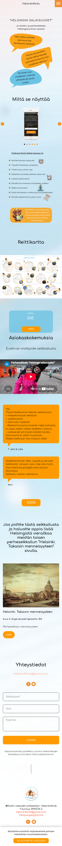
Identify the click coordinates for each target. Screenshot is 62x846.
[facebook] (28, 684)
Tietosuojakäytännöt (31, 815)
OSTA (31, 329)
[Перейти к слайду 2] (27, 144)
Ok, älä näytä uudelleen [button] (31, 841)
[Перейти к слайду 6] (37, 144)
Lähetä (31, 740)
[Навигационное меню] (58, 3)
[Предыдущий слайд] (2, 124)
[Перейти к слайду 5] (34, 144)
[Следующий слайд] (59, 124)
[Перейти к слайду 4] (32, 144)
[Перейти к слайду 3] (29, 144)
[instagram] (33, 684)
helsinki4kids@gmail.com (31, 673)
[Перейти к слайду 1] (24, 144)
